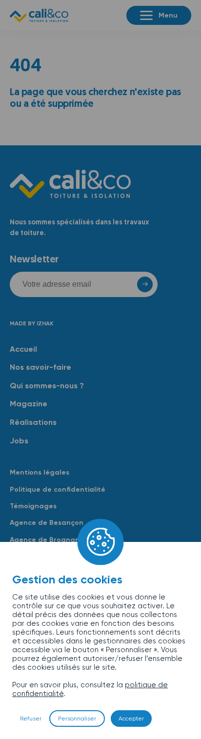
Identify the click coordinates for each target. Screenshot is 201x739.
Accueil (23, 349)
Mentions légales (39, 472)
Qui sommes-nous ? (47, 385)
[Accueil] (39, 15)
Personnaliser (77, 718)
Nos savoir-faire (40, 367)
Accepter (131, 718)
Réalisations (33, 422)
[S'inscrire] (140, 284)
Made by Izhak (31, 323)
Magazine (28, 403)
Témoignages (33, 506)
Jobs (19, 440)
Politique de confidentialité (57, 489)
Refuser (30, 718)
